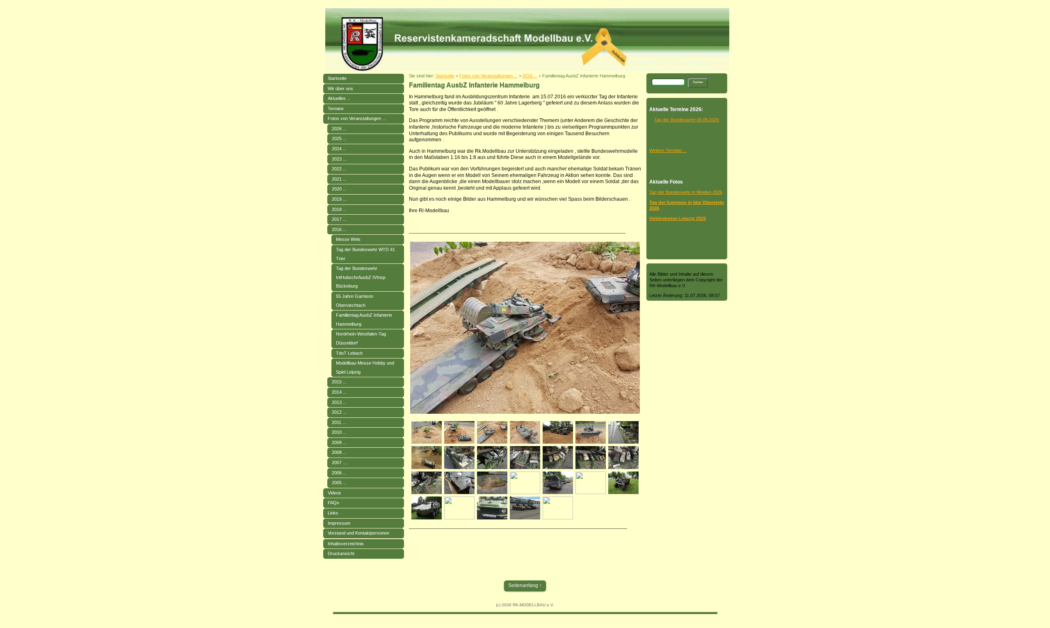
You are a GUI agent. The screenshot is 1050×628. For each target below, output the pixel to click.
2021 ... (339, 179)
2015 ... (339, 381)
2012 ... (339, 412)
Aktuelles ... (339, 98)
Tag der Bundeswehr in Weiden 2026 (685, 192)
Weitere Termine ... (668, 150)
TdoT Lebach (349, 353)
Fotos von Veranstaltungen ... (357, 118)
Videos (334, 492)
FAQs (333, 502)
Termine (336, 108)
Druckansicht (341, 553)
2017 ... (339, 219)
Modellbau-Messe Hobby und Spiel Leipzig (365, 367)
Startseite (337, 78)
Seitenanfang (523, 585)
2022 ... (339, 168)
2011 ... (339, 422)
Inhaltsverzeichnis (346, 543)
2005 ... (339, 482)
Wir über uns (340, 88)
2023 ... (339, 158)
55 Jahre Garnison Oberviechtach (354, 301)
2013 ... (339, 402)
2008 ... (339, 452)
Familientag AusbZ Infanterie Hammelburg (364, 319)
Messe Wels (348, 239)
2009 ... (339, 442)
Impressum (339, 523)
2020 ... (339, 188)
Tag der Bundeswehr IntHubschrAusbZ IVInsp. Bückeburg (361, 277)
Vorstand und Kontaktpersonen (358, 533)
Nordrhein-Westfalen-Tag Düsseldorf (361, 338)
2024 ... (339, 148)
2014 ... (339, 392)
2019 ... (339, 199)
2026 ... (339, 128)
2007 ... (339, 462)
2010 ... (339, 432)
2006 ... (339, 472)
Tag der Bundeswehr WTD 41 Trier (365, 254)
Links (333, 512)
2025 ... (339, 138)
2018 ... (339, 209)
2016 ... (339, 229)
